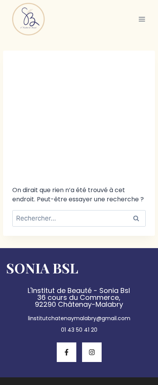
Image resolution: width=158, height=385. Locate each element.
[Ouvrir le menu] (142, 19)
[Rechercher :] (79, 218)
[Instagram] (92, 352)
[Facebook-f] (66, 352)
